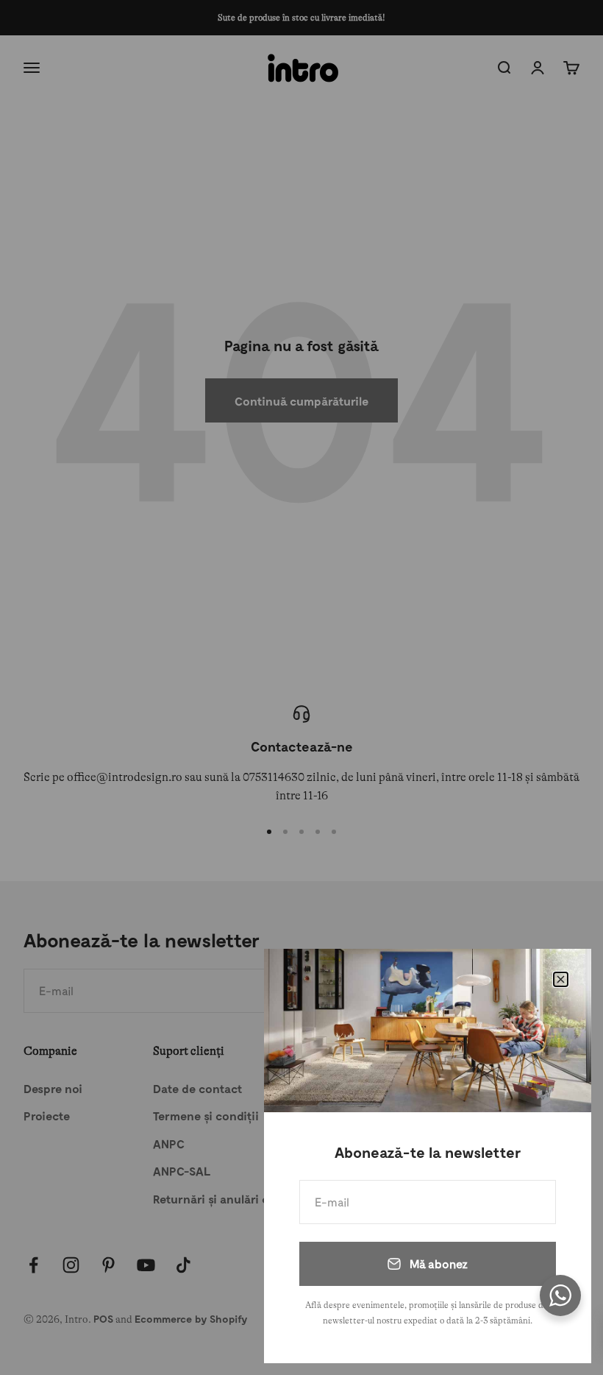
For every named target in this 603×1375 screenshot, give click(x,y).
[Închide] (561, 979)
